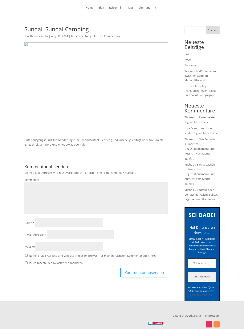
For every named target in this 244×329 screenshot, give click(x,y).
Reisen (113, 7)
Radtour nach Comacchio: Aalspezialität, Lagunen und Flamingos (201, 194)
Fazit (187, 53)
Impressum (212, 315)
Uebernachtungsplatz (85, 36)
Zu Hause (191, 65)
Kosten (189, 59)
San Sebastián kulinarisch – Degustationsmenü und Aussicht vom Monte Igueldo (201, 148)
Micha (188, 164)
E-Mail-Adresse (35, 235)
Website (29, 246)
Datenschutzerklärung (200, 294)
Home (89, 7)
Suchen (213, 30)
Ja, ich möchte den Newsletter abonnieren (55, 263)
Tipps (129, 7)
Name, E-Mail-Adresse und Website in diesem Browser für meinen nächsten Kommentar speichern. (93, 255)
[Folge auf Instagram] (209, 324)
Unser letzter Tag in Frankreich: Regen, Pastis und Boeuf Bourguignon (200, 90)
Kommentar (33, 180)
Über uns (144, 7)
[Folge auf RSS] (217, 324)
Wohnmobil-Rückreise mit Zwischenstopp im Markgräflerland (201, 75)
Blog (101, 7)
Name (29, 223)
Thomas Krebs (39, 36)
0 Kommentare (111, 36)
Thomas (190, 117)
